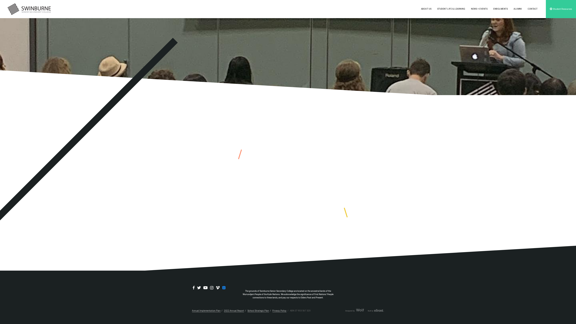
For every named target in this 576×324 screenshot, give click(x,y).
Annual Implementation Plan (206, 310)
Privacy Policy (279, 310)
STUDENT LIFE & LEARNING (451, 8)
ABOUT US (426, 8)
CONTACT (533, 8)
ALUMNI (518, 8)
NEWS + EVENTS (479, 8)
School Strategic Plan (258, 310)
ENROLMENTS (500, 8)
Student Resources (562, 9)
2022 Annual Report (234, 310)
